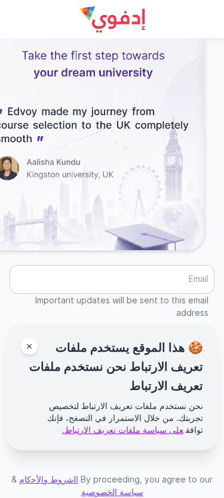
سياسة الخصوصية (112, 492)
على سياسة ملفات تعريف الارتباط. (122, 430)
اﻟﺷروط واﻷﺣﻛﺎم (48, 479)
